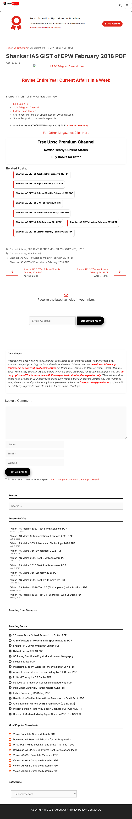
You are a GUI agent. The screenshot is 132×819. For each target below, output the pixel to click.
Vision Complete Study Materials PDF (34, 734)
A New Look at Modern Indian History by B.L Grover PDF (45, 672)
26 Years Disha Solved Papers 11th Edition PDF (40, 635)
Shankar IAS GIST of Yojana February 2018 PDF (39, 183)
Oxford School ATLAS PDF (28, 651)
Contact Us (94, 809)
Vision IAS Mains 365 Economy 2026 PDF (34, 572)
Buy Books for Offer (66, 157)
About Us (61, 809)
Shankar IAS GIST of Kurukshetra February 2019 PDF (42, 212)
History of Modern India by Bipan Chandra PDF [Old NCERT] (47, 714)
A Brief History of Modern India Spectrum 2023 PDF (42, 640)
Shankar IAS (34, 253)
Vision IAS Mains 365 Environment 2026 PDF (36, 550)
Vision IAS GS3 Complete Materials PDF (35, 765)
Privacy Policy (77, 809)
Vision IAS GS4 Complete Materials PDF (35, 770)
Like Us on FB (21, 103)
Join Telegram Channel (26, 107)
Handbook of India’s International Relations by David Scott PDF (48, 698)
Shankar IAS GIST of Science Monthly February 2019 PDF (44, 231)
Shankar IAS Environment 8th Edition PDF (36, 645)
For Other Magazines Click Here (66, 132)
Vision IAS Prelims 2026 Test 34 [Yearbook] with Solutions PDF (46, 594)
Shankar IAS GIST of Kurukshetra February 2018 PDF (42, 174)
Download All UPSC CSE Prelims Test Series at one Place (45, 749)
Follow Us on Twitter (24, 111)
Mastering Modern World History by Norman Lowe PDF (44, 666)
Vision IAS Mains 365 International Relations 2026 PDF (41, 536)
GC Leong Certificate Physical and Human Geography (43, 656)
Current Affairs (21, 47)
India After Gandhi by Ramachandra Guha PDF (39, 687)
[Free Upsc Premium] (66, 23)
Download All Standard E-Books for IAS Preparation (42, 739)
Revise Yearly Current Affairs (66, 150)
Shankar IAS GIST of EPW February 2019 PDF (38, 202)
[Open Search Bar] (120, 5)
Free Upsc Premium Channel (66, 141)
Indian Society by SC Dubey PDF (31, 693)
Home (9, 47)
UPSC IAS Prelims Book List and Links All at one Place (43, 744)
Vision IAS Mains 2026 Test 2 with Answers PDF (38, 565)
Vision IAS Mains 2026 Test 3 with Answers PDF (38, 557)
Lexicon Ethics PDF (24, 661)
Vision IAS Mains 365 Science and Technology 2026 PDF (42, 543)
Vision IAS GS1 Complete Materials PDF (35, 755)
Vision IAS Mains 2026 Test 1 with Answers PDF (37, 579)
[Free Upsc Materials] (11, 3)
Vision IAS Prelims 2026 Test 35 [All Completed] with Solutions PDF (48, 587)
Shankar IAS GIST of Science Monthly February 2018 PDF (44, 193)
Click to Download (78, 125)
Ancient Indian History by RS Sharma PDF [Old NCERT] (44, 703)
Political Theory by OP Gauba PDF (32, 677)
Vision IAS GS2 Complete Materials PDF (35, 760)
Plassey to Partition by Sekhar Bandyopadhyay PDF (42, 682)
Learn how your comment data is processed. (75, 479)
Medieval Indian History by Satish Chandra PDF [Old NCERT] (47, 708)
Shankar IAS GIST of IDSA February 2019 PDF (39, 222)
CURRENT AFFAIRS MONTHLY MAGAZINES (52, 249)
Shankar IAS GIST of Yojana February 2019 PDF (93, 222)
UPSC (81, 249)
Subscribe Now (90, 320)
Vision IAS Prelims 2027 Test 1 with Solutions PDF (38, 528)
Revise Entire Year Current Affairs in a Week (66, 80)
